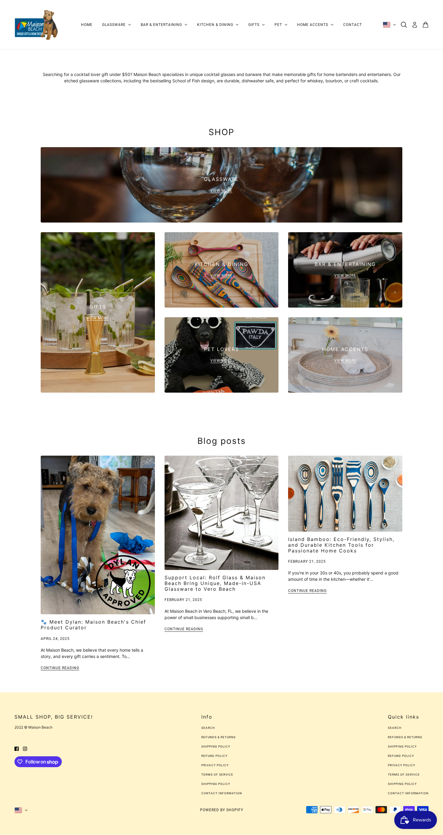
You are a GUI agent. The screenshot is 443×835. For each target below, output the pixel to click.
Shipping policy (215, 784)
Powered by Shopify (221, 810)
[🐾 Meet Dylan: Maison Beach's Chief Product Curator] (98, 535)
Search (208, 727)
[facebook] (16, 748)
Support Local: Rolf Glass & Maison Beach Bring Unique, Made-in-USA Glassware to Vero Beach (215, 583)
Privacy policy (215, 765)
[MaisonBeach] (36, 25)
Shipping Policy (215, 746)
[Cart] (426, 25)
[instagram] (25, 748)
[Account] (415, 25)
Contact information (221, 793)
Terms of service (217, 774)
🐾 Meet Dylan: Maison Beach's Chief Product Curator (93, 625)
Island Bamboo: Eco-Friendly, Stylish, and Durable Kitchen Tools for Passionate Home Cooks (341, 545)
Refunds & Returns (218, 737)
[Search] (404, 25)
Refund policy (214, 756)
